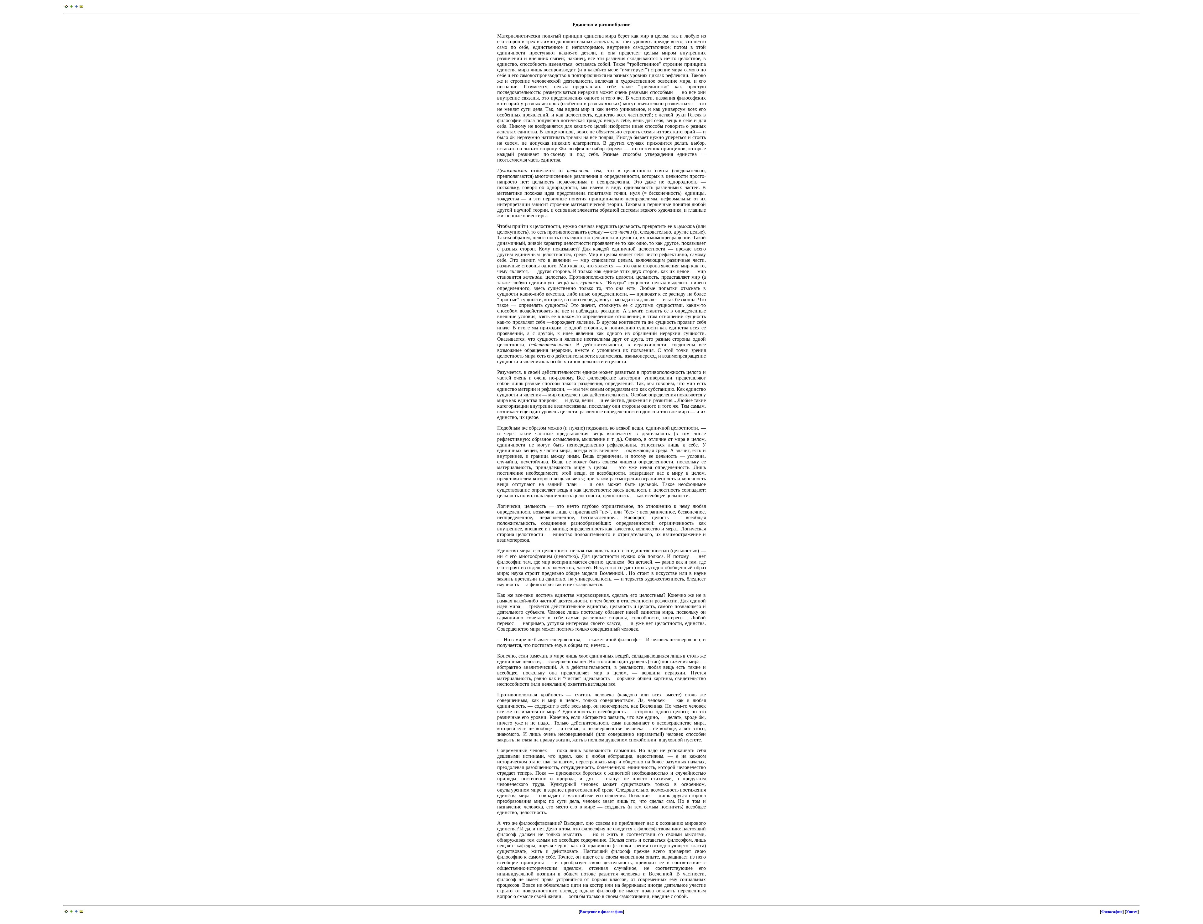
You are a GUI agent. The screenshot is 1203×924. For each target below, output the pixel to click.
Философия (1111, 911)
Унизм (1132, 911)
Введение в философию (601, 911)
